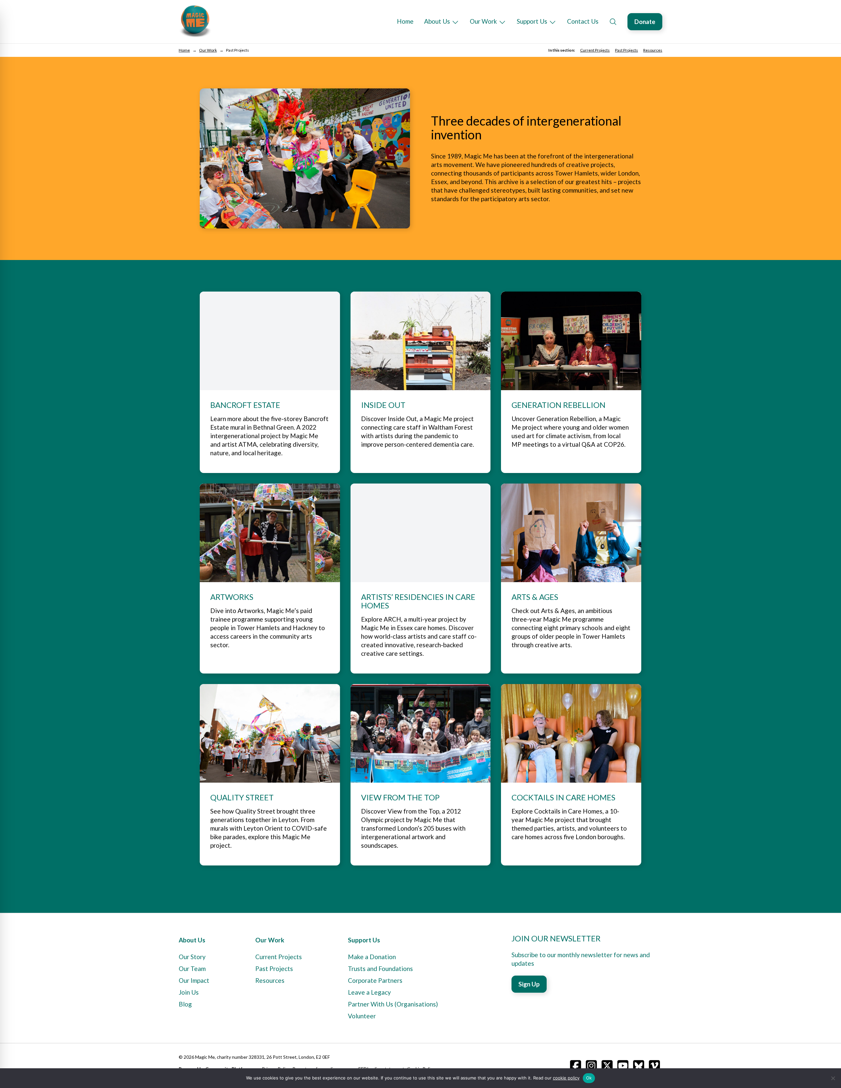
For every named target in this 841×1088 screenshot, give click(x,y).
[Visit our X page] (607, 1066)
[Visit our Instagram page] (591, 1066)
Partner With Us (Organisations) (393, 1004)
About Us (437, 21)
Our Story (192, 956)
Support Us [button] (532, 21)
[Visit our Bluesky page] (639, 1066)
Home (405, 21)
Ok (589, 1077)
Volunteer (362, 1016)
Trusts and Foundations (380, 968)
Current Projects (595, 50)
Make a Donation (372, 956)
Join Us (189, 992)
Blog (185, 1004)
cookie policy (566, 1077)
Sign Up (529, 984)
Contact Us (583, 21)
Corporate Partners (375, 980)
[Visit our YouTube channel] (623, 1066)
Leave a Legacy (369, 992)
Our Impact (194, 980)
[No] (833, 1078)
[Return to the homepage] (195, 21)
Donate (644, 21)
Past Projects (626, 50)
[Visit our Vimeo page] (654, 1066)
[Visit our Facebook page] (575, 1066)
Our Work (483, 21)
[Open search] (613, 22)
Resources (652, 50)
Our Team (192, 968)
